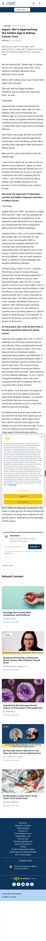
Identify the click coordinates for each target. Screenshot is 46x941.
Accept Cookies (23, 502)
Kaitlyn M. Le (22, 666)
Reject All (23, 496)
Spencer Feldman (12, 802)
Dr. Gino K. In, (11, 757)
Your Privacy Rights (23, 854)
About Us (23, 823)
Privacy (23, 846)
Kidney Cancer (8, 565)
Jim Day (19, 757)
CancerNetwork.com (23, 833)
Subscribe (34, 547)
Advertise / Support (23, 825)
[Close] (41, 436)
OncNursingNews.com (23, 841)
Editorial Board (23, 828)
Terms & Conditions (23, 844)
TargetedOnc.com (23, 836)
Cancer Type (20, 10)
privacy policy (8, 553)
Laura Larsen (10, 619)
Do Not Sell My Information (23, 849)
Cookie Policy (12, 485)
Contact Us (23, 831)
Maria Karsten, (11, 666)
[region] (23, 470)
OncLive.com (23, 839)
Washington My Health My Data (23, 852)
